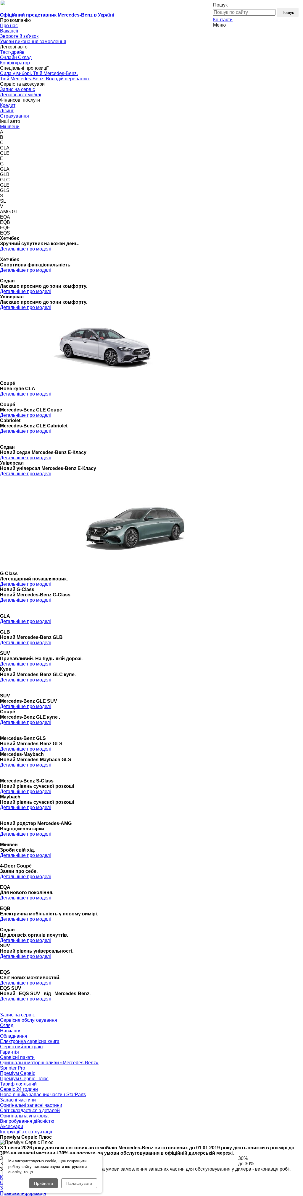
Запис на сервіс (17, 89)
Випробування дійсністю (27, 1121)
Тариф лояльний (18, 1083)
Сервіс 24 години (19, 1089)
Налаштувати (79, 1183)
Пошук (287, 12)
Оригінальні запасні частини (31, 1105)
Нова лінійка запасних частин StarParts (43, 1094)
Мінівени (10, 126)
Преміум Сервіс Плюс (24, 1078)
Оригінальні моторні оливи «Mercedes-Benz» (49, 1062)
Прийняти (43, 1183)
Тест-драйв (12, 52)
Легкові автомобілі (20, 94)
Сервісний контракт (21, 1046)
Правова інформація (23, 1193)
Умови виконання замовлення (33, 41)
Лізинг (7, 110)
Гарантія (9, 1052)
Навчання (11, 1030)
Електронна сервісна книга (29, 1041)
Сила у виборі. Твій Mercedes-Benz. (39, 73)
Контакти (223, 19)
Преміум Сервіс (17, 1073)
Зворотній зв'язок (19, 36)
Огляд (6, 1025)
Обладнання (13, 1036)
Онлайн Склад (16, 57)
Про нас (9, 25)
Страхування (14, 115)
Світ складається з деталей (30, 1110)
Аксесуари (11, 1126)
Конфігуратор (15, 62)
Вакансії (9, 30)
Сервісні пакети (17, 1057)
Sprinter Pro (12, 1067)
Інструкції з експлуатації (26, 1131)
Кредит (7, 105)
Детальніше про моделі (25, 248)
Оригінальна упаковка (24, 1115)
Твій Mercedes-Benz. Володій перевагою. (45, 78)
